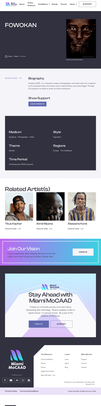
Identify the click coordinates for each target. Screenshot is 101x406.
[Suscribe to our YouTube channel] (11, 380)
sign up (39, 324)
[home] (11, 4)
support (61, 324)
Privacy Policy (11, 391)
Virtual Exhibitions (47, 359)
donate (83, 252)
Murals (55, 4)
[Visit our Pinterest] (28, 380)
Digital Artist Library (47, 371)
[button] (43, 4)
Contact (84, 363)
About (21, 4)
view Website (37, 104)
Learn (67, 359)
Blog (66, 367)
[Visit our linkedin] (16, 380)
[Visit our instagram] (23, 380)
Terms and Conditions (29, 391)
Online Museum (31, 4)
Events (64, 4)
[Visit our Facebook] (5, 380)
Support (87, 4)
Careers (84, 367)
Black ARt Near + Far (48, 375)
